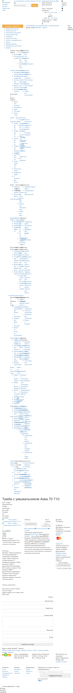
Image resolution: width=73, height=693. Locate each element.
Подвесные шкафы (24, 144)
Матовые (23, 388)
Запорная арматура (24, 407)
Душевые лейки (27, 354)
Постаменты (18, 107)
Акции (48, 1)
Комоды (23, 650)
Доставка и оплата (24, 1)
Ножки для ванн (21, 213)
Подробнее (59, 533)
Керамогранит (29, 64)
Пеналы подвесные (28, 124)
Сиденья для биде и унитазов (16, 322)
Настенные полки (28, 257)
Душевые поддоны (18, 219)
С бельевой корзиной (27, 133)
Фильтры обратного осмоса (13, 463)
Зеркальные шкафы (19, 152)
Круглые (16, 403)
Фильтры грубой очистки (27, 427)
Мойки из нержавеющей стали (21, 370)
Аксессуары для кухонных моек (20, 399)
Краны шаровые (27, 411)
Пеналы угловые (27, 128)
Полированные (25, 390)
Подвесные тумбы (17, 173)
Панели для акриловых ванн (22, 206)
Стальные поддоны (22, 243)
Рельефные (24, 386)
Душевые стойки (27, 350)
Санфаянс (9, 36)
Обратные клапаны (28, 422)
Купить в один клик (46, 525)
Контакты (53, 1)
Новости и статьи (29, 672)
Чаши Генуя (16, 114)
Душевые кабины (11, 44)
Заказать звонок (61, 555)
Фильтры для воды (12, 34)
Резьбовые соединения (24, 432)
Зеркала (18, 118)
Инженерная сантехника (13, 46)
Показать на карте (61, 662)
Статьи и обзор (41, 1)
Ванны (8, 42)
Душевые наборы (27, 343)
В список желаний (42, 528)
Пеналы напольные (28, 120)
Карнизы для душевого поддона (27, 269)
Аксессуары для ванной (13, 32)
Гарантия (33, 1)
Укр (57, 1)
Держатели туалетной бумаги (28, 285)
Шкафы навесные (7, 652)
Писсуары (17, 111)
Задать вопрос (61, 553)
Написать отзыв (27, 644)
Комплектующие (26, 240)
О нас (16, 1)
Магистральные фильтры (29, 464)
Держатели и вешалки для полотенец (28, 277)
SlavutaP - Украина (41, 27)
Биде (15, 109)
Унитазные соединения (28, 311)
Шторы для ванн (21, 200)
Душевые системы (27, 346)
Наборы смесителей (17, 363)
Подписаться (55, 675)
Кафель (8, 48)
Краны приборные (28, 414)
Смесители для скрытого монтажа (18, 341)
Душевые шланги (27, 358)
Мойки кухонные (11, 31)
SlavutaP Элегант (34, 534)
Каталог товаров (12, 26)
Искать (35, 5)
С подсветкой (22, 155)
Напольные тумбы (17, 170)
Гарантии (17, 673)
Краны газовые (27, 418)
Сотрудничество (7, 673)
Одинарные (24, 392)
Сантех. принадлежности (14, 40)
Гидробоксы (24, 238)
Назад (3, 688)
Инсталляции (25, 70)
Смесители (13, 338)
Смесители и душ (11, 38)
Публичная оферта (5, 676)
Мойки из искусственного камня (15, 370)
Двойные (23, 394)
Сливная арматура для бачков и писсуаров (17, 311)
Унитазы (12, 70)
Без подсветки (22, 159)
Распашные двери (28, 226)
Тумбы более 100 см (16, 164)
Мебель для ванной (12, 29)
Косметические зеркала (16, 295)
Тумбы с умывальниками (40, 650)
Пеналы (23, 118)
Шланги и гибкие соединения (28, 306)
